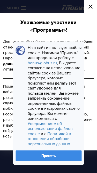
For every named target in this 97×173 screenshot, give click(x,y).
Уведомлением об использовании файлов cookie (50, 128)
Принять (48, 156)
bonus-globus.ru (42, 63)
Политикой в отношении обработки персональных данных (49, 139)
